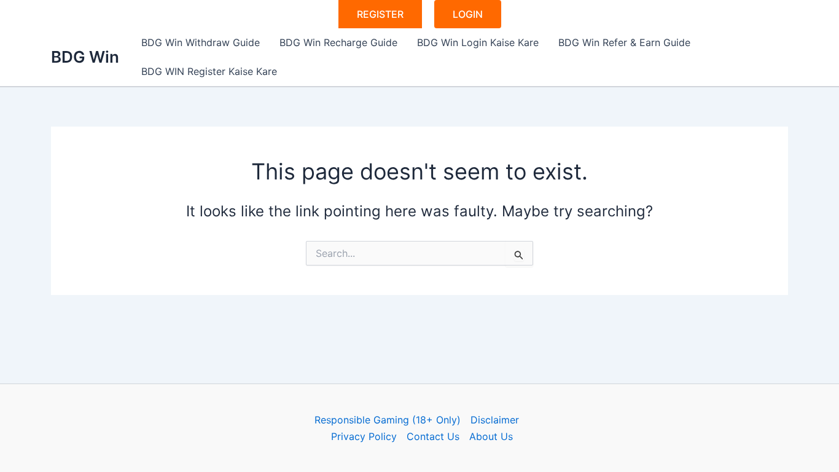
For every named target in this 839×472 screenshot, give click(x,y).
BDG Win (85, 56)
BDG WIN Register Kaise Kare (209, 71)
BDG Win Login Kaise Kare (478, 42)
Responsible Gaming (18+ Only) (387, 420)
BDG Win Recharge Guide (338, 42)
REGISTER (380, 14)
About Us (491, 436)
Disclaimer (494, 420)
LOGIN (468, 14)
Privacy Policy (364, 436)
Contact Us (433, 436)
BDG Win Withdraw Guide (200, 42)
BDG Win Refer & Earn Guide (624, 42)
